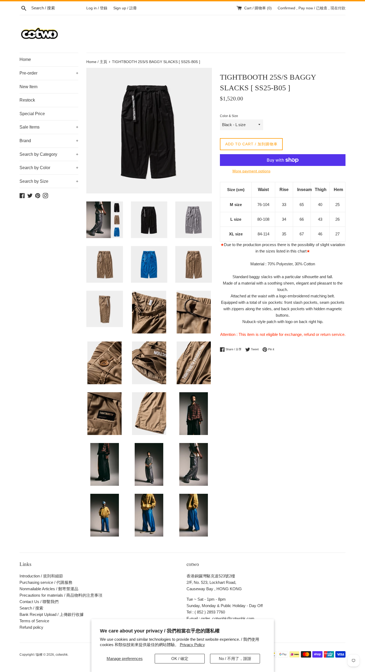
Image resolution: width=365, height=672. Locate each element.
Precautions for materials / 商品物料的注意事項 (61, 595)
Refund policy (31, 627)
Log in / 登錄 (96, 8)
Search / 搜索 (31, 608)
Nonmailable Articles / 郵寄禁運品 (49, 588)
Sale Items (49, 127)
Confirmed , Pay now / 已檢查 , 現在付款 (311, 8)
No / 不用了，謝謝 (235, 658)
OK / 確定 (179, 658)
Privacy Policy (192, 644)
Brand (49, 140)
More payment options (251, 171)
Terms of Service (34, 621)
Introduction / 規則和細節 (41, 576)
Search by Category (49, 154)
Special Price (32, 113)
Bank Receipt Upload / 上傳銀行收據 (52, 614)
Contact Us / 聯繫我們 (39, 601)
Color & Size (229, 116)
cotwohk (62, 655)
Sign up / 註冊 (125, 8)
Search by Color (49, 167)
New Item (28, 86)
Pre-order (49, 73)
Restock (27, 100)
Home (25, 59)
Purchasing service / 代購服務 (46, 582)
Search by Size (49, 181)
